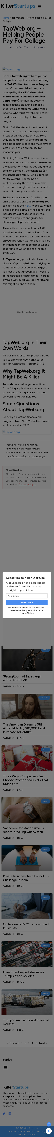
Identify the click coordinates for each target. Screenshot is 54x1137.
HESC (28, 205)
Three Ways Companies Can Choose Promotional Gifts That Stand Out (25, 780)
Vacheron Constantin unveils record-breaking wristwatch (23, 830)
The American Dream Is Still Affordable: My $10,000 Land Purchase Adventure (24, 728)
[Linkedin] (9, 1113)
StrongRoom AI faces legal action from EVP (22, 678)
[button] (39, 6)
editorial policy (18, 456)
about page (38, 456)
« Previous (13, 1043)
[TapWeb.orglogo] (27, 432)
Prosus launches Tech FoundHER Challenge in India (26, 878)
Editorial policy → (27, 484)
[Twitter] (4, 1113)
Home (6, 17)
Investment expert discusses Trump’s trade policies (23, 974)
